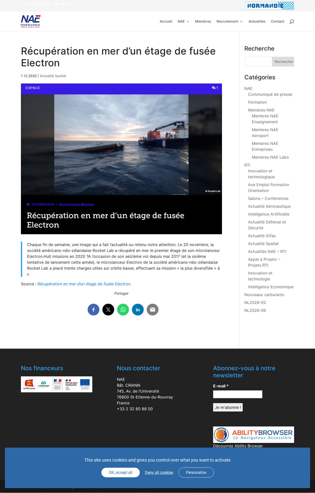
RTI (247, 165)
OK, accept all (120, 472)
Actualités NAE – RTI (267, 251)
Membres (203, 21)
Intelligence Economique (271, 286)
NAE (181, 21)
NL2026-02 (255, 302)
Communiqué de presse (270, 94)
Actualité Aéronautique (269, 206)
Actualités (257, 21)
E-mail (221, 385)
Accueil (166, 21)
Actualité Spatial (53, 76)
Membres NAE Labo (270, 157)
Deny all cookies (159, 472)
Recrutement (227, 21)
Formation (257, 102)
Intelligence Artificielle (268, 214)
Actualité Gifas (262, 235)
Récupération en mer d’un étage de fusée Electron (83, 283)
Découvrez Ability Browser (238, 445)
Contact (277, 21)
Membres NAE (261, 110)
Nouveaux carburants (264, 294)
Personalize (196, 472)
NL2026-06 (255, 310)
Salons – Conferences (268, 198)
